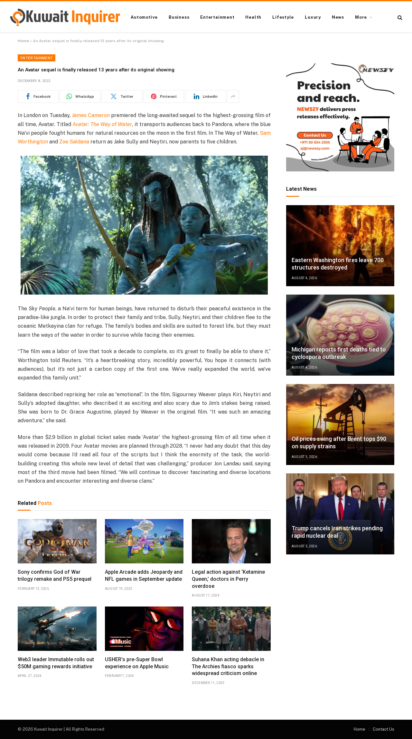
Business (179, 17)
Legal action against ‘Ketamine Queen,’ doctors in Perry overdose (228, 579)
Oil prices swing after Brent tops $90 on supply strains (339, 442)
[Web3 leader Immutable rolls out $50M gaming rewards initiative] (57, 629)
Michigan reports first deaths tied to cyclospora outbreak (339, 353)
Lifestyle (283, 17)
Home (23, 41)
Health (253, 17)
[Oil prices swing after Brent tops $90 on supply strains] (340, 424)
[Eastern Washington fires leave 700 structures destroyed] (340, 245)
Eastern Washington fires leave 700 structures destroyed (338, 264)
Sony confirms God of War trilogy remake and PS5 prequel (54, 575)
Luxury (313, 17)
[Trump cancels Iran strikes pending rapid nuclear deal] (340, 513)
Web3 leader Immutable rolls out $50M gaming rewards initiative (56, 663)
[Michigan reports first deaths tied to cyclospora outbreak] (340, 335)
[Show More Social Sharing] (233, 96)
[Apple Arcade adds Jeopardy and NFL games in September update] (144, 541)
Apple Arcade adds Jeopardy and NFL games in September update (144, 575)
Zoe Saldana (74, 142)
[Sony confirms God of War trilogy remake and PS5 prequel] (57, 541)
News (338, 17)
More (361, 17)
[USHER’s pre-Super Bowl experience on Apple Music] (144, 629)
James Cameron (91, 115)
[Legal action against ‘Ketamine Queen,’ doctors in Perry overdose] (231, 541)
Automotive (144, 17)
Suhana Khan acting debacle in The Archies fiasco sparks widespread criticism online (228, 666)
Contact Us (383, 729)
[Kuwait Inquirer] (65, 17)
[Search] (399, 17)
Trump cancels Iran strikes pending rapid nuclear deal (337, 532)
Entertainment (217, 17)
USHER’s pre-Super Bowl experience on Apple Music (137, 663)
